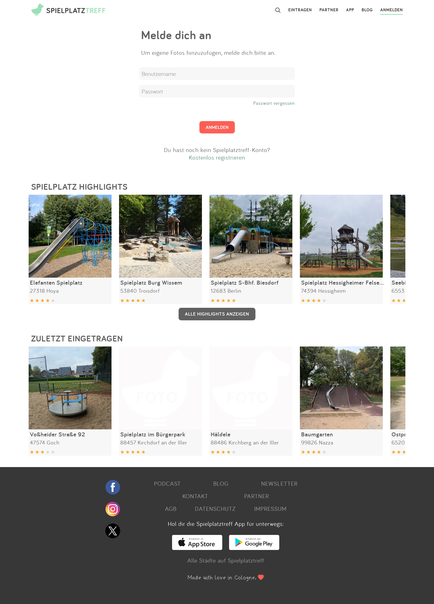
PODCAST (167, 483)
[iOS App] (197, 547)
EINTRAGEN (300, 10)
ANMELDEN (391, 10)
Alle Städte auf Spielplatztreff (225, 560)
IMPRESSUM (270, 508)
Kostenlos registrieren (217, 157)
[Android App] (254, 547)
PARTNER (329, 10)
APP (350, 10)
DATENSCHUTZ (215, 508)
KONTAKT (195, 496)
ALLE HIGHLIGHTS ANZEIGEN (217, 314)
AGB (171, 508)
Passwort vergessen (274, 103)
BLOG (367, 10)
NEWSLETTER (279, 483)
